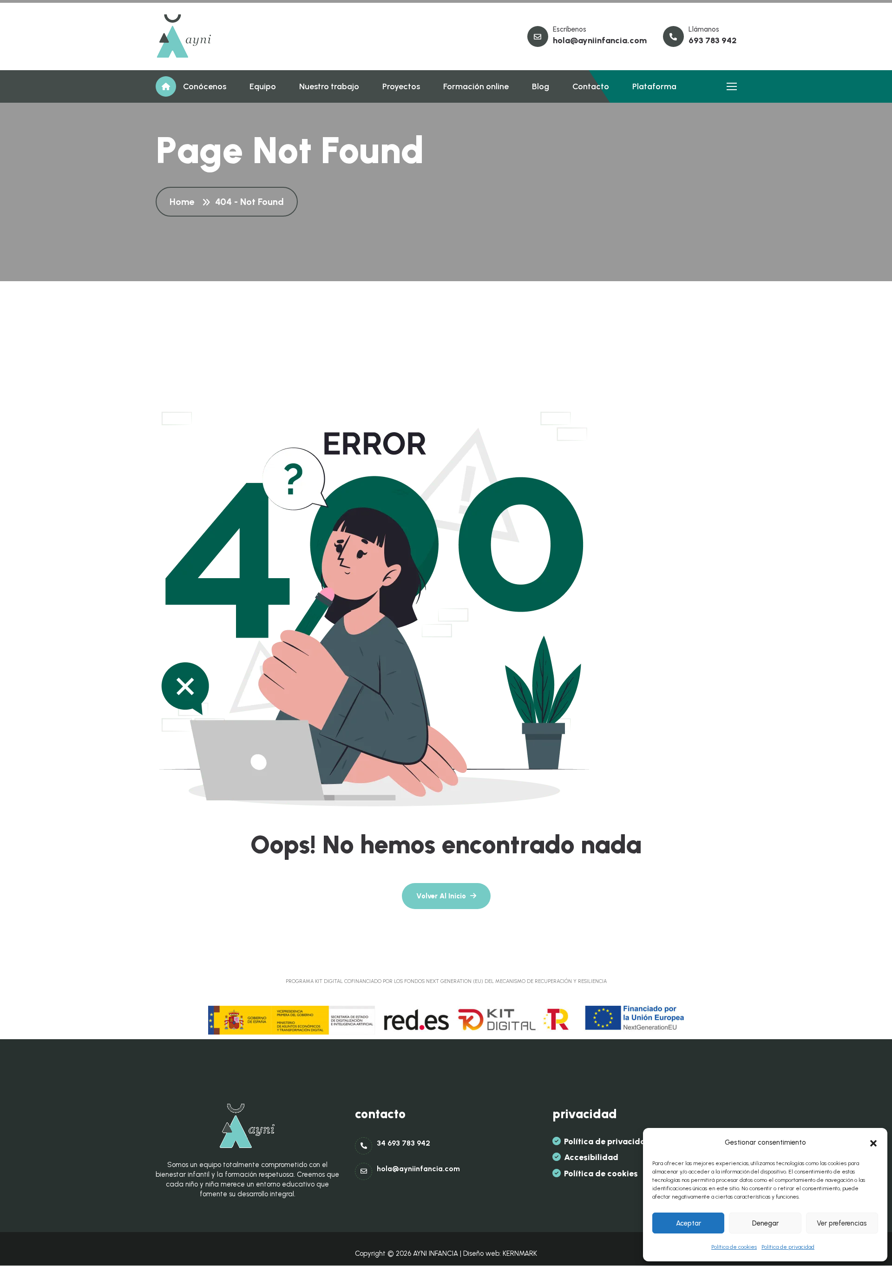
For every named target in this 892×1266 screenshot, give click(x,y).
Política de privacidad (787, 1247)
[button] (873, 1142)
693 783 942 (713, 40)
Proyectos (401, 86)
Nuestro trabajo (329, 86)
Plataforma (654, 86)
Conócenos (204, 86)
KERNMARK (520, 1253)
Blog (540, 86)
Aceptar (688, 1223)
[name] (184, 36)
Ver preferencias (842, 1223)
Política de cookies (734, 1247)
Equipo (262, 86)
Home (184, 201)
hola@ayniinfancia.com (600, 40)
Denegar (765, 1223)
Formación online (476, 86)
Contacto (590, 86)
